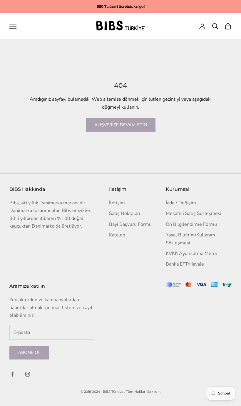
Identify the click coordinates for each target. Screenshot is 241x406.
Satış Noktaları (124, 213)
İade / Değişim (181, 203)
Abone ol (29, 352)
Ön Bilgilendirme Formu (191, 224)
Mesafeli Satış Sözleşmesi (193, 213)
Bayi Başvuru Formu (130, 224)
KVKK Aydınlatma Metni (191, 253)
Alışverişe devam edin (120, 125)
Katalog (117, 235)
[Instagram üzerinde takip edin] (28, 374)
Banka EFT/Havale (185, 264)
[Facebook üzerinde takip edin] (12, 374)
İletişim (117, 203)
